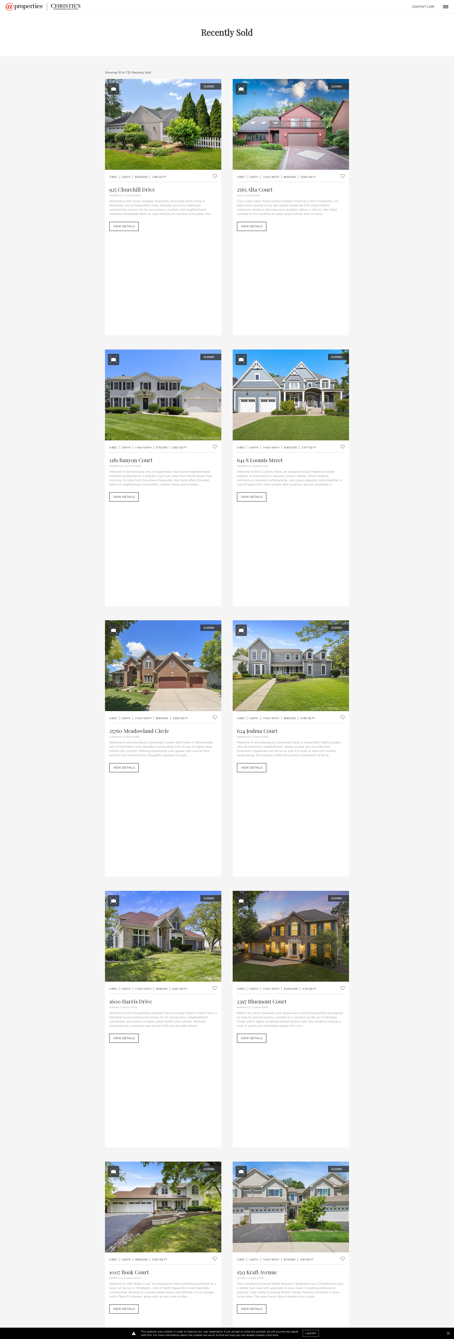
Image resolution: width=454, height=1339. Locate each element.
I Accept (311, 1333)
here (275, 1335)
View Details (124, 226)
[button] (448, 1333)
